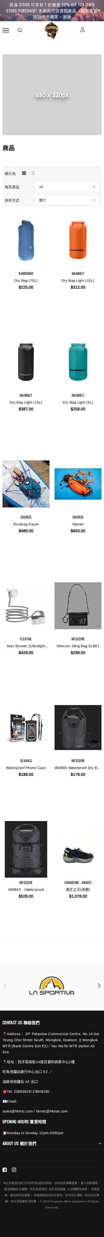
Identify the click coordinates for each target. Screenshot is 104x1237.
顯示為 (10, 173)
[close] (98, 10)
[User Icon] (82, 30)
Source (26, 517)
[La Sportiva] (52, 985)
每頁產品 (12, 186)
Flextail (26, 638)
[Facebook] (5, 1170)
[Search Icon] (20, 30)
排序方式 (12, 200)
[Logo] (51, 29)
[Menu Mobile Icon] (6, 30)
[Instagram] (14, 1170)
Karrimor (26, 273)
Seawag (26, 760)
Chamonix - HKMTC (77, 882)
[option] (52, 985)
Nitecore (78, 638)
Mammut (78, 273)
